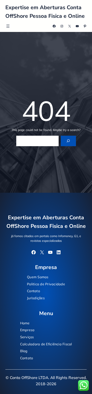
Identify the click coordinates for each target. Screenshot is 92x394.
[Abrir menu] (7, 26)
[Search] (68, 141)
